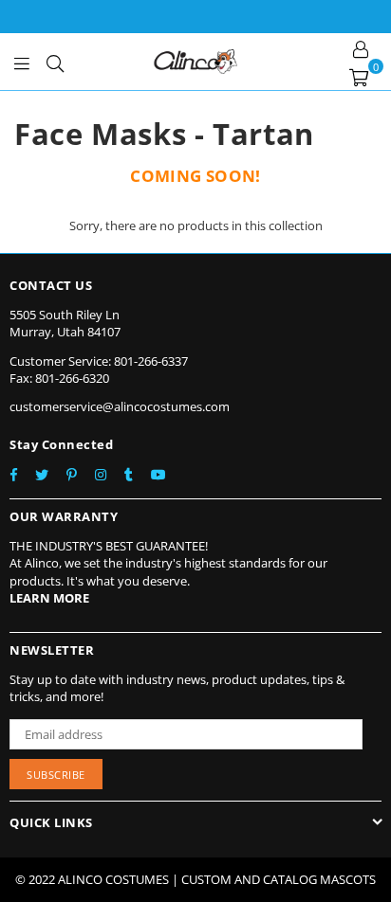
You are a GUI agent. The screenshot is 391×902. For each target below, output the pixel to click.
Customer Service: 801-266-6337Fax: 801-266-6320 (98, 369)
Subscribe (56, 774)
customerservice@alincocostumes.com (119, 406)
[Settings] (360, 47)
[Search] (55, 61)
